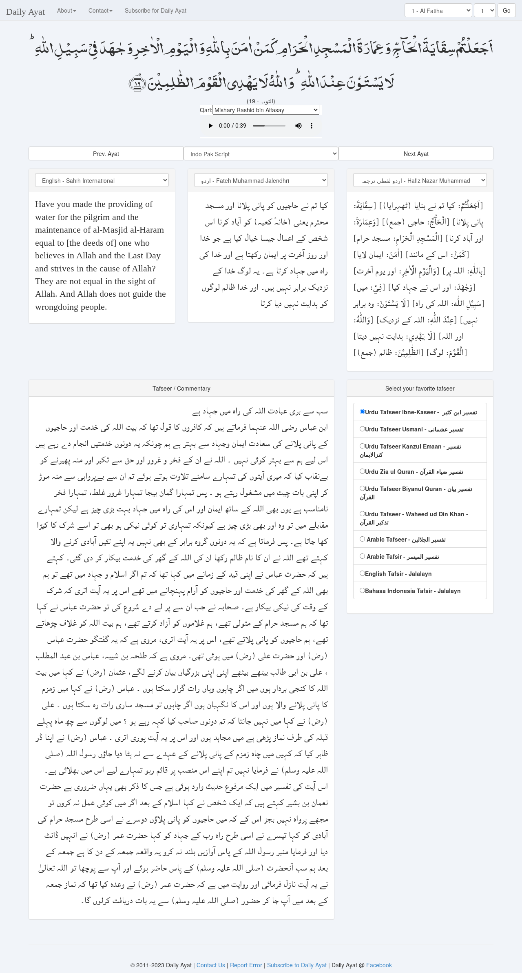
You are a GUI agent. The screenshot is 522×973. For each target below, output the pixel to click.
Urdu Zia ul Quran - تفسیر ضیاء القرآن (414, 471)
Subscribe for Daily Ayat (155, 10)
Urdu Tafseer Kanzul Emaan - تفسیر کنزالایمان (410, 450)
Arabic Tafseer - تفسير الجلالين (405, 539)
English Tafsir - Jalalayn (398, 573)
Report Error (246, 965)
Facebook (379, 965)
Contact (98, 10)
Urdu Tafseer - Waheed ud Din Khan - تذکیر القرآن (414, 518)
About (64, 10)
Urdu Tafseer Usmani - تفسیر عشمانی (414, 429)
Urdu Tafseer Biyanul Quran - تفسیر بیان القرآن (416, 492)
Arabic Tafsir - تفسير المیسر (402, 556)
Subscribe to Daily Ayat (297, 965)
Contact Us (212, 965)
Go (507, 10)
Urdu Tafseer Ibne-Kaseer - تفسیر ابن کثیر (421, 412)
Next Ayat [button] (416, 153)
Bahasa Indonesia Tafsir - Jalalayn (413, 590)
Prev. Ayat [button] (106, 153)
